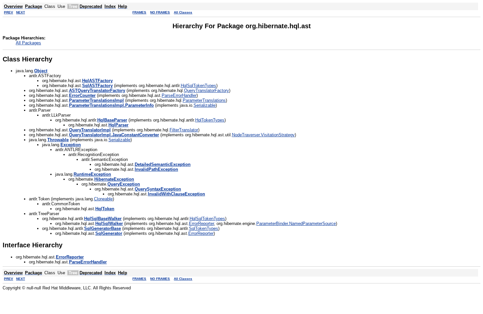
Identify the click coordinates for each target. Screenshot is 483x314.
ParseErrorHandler (179, 95)
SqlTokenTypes (203, 228)
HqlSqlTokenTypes (198, 85)
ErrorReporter (201, 223)
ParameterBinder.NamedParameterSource (296, 223)
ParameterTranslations (204, 100)
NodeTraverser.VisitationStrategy (263, 134)
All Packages (28, 42)
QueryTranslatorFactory (206, 90)
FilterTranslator (184, 129)
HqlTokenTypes (209, 120)
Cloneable (103, 198)
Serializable (205, 105)
